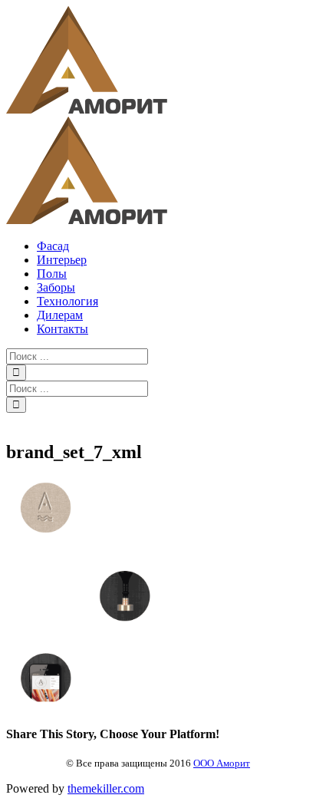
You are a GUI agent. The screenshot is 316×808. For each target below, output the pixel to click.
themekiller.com (105, 788)
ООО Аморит (221, 763)
